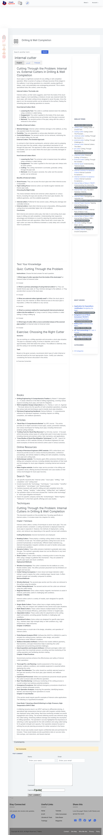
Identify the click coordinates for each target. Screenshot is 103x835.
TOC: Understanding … (83, 337)
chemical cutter (79, 136)
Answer (20, 283)
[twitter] (89, 820)
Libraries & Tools (46, 817)
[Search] (27, 3)
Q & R (43, 814)
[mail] (75, 820)
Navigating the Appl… (83, 308)
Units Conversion (61, 814)
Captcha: (31, 790)
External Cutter (79, 159)
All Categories (78, 351)
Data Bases (59, 817)
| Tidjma (39, 831)
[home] (8, 3)
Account (94, 2)
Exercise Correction (24, 361)
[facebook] (13, 816)
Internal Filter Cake (80, 190)
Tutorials (4, 40)
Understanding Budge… (82, 317)
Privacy (91, 831)
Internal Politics (79, 196)
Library (4, 53)
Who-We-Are (83, 831)
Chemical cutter (79, 155)
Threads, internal (79, 229)
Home (4, 36)
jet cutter (77, 148)
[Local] (20, 3)
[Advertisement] (51, 14)
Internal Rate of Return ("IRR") (84, 216)
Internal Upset (78, 164)
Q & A (4, 44)
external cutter (79, 140)
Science (4, 57)
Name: (30, 756)
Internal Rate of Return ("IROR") (84, 183)
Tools (4, 48)
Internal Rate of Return (81, 209)
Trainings (44, 821)
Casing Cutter (78, 131)
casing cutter (78, 127)
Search (45, 52)
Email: (60, 756)
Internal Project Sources (82, 203)
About (86, 2)
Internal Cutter (79, 144)
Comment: (31, 785)
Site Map (74, 831)
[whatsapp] (94, 820)
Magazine (59, 821)
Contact (66, 831)
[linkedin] (80, 820)
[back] (99, 831)
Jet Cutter (77, 223)
